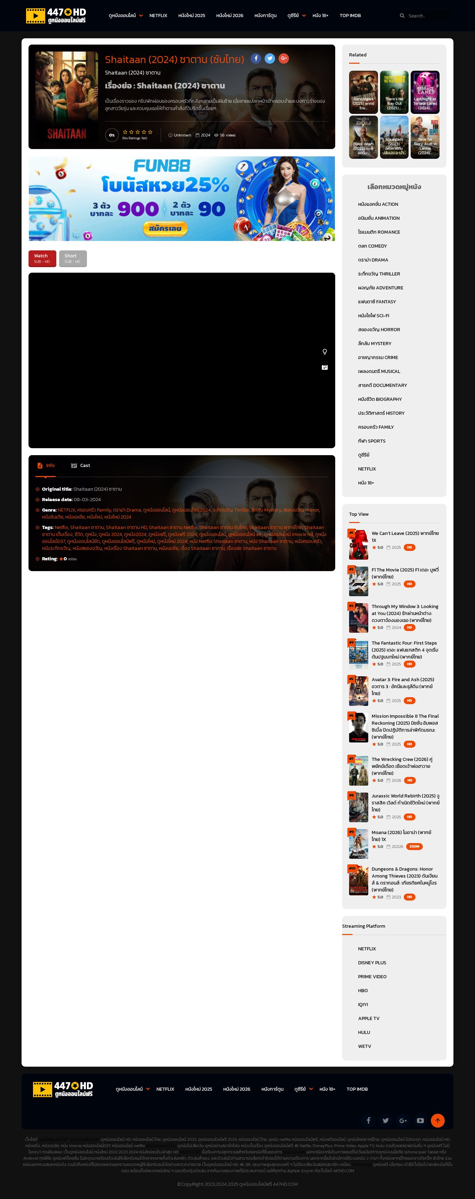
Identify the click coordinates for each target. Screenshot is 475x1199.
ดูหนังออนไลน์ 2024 (191, 510)
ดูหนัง (91, 534)
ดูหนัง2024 (135, 534)
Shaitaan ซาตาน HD (126, 527)
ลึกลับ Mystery (266, 510)
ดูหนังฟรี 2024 (182, 534)
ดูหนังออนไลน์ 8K (53, 1139)
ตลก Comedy (372, 246)
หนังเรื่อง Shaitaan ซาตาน (130, 548)
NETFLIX (158, 15)
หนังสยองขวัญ (87, 548)
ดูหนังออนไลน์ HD (161, 1146)
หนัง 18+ (321, 15)
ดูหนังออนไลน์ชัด (83, 541)
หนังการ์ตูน (265, 15)
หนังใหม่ (94, 517)
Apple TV (369, 1018)
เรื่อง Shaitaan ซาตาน (202, 548)
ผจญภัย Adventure (380, 287)
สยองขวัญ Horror (301, 510)
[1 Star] (125, 132)
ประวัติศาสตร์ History (381, 413)
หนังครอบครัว (308, 541)
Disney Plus (372, 962)
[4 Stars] (144, 132)
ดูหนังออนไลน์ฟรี (118, 541)
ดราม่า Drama (127, 510)
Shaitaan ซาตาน (87, 527)
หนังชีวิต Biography (380, 399)
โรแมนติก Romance (379, 232)
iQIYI (363, 1004)
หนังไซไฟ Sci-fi (373, 315)
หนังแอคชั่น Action (378, 204)
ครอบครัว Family (94, 510)
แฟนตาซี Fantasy (377, 301)
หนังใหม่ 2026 (229, 15)
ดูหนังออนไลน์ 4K (245, 534)
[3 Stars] (138, 132)
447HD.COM (190, 1152)
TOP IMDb (350, 15)
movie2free (362, 1164)
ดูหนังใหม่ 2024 (172, 541)
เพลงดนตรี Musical (379, 371)
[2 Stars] (132, 132)
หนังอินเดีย (52, 517)
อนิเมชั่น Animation (379, 218)
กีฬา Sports (372, 441)
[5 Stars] (150, 132)
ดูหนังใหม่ (146, 541)
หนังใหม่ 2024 (117, 517)
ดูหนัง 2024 (110, 534)
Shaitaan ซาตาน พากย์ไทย (275, 527)
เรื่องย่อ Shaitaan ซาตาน (251, 548)
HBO (363, 990)
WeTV (364, 1046)
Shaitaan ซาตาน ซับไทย (223, 527)
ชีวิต (79, 534)
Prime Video (372, 976)
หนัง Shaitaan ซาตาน (270, 541)
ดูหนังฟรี (157, 534)
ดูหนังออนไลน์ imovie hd (288, 534)
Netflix (61, 527)
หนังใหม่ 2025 (191, 15)
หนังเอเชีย (75, 517)
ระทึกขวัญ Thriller (231, 510)
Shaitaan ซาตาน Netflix (173, 527)
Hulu (364, 1032)
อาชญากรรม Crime (378, 357)
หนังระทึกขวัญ (56, 548)
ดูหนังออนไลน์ (122, 15)
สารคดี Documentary (382, 385)
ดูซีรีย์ (293, 15)
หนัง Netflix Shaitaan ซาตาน (218, 541)
